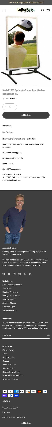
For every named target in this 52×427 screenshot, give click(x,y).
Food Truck (6, 288)
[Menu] (4, 10)
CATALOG (6, 401)
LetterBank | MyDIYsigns (17, 417)
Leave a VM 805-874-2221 (12, 375)
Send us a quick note (10, 379)
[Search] (42, 10)
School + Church (9, 303)
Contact (5, 361)
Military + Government (11, 296)
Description (6, 126)
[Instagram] (14, 274)
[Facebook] (3, 274)
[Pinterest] (19, 274)
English (5, 412)
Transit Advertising (9, 310)
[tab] (8, 125)
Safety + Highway (9, 299)
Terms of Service (9, 365)
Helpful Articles (8, 357)
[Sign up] (48, 335)
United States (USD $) (10, 408)
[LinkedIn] (30, 274)
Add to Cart (26, 423)
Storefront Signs (8, 307)
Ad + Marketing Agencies (12, 285)
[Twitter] (25, 274)
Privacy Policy (8, 350)
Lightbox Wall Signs (10, 292)
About (4, 354)
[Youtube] (9, 274)
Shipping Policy (8, 368)
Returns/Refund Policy (11, 372)
